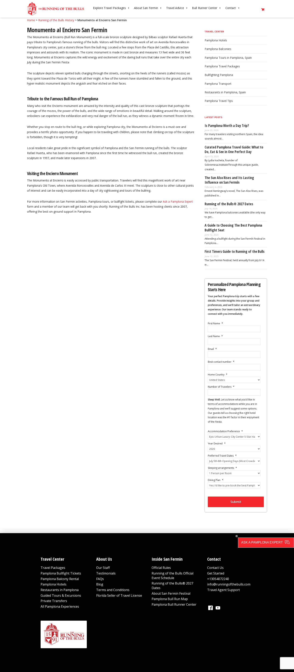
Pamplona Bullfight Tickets (61, 573)
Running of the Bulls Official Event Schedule (172, 575)
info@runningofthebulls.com (228, 584)
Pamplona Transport (218, 84)
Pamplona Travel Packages (222, 66)
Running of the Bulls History (56, 20)
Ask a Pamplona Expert (178, 201)
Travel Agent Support (223, 590)
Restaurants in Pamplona (60, 590)
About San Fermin (146, 8)
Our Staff (103, 567)
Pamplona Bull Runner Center (174, 604)
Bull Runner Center (204, 8)
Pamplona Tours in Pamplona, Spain (228, 58)
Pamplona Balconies (218, 49)
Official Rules (161, 567)
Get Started (215, 573)
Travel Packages (53, 567)
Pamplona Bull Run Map (170, 599)
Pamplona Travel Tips (219, 101)
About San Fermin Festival (171, 593)
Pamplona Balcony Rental (60, 579)
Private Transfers (54, 601)
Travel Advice (175, 8)
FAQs (100, 579)
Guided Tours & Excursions (61, 595)
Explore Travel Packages (109, 8)
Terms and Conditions (112, 590)
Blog (99, 584)
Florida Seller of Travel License (119, 595)
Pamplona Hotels (216, 40)
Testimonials (106, 573)
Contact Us (215, 567)
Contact (230, 8)
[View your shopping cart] (263, 9)
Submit (235, 502)
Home (31, 20)
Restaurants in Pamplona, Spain (225, 92)
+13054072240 (218, 579)
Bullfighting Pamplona (219, 75)
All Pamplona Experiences (60, 606)
